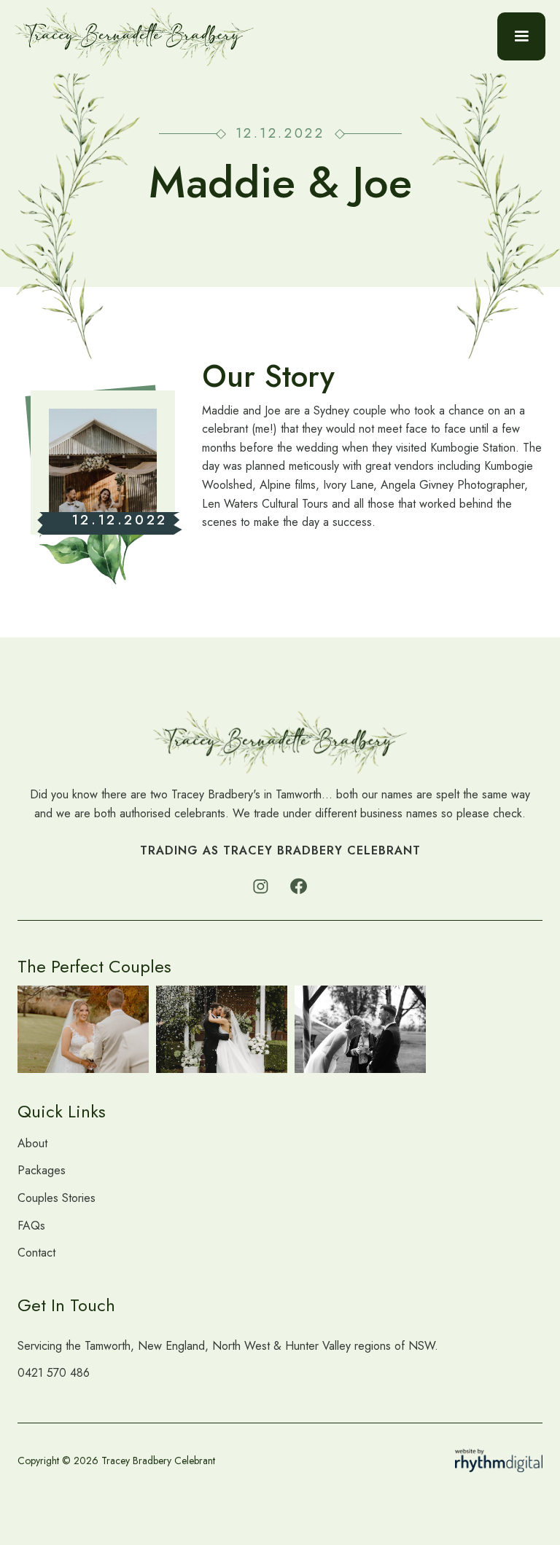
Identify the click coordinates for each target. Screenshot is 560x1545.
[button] (521, 36)
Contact (36, 1252)
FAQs (31, 1225)
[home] (134, 36)
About (32, 1143)
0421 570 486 (54, 1372)
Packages (42, 1170)
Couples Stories (57, 1198)
